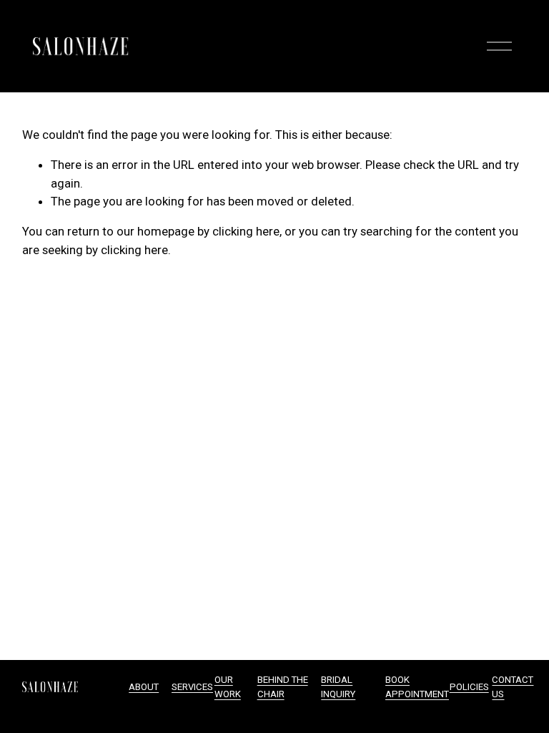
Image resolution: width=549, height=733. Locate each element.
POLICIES (469, 686)
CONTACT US (512, 686)
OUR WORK (227, 686)
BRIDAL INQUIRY (338, 686)
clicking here (246, 231)
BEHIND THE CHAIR (282, 686)
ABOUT (144, 686)
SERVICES (192, 686)
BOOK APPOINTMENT (417, 686)
